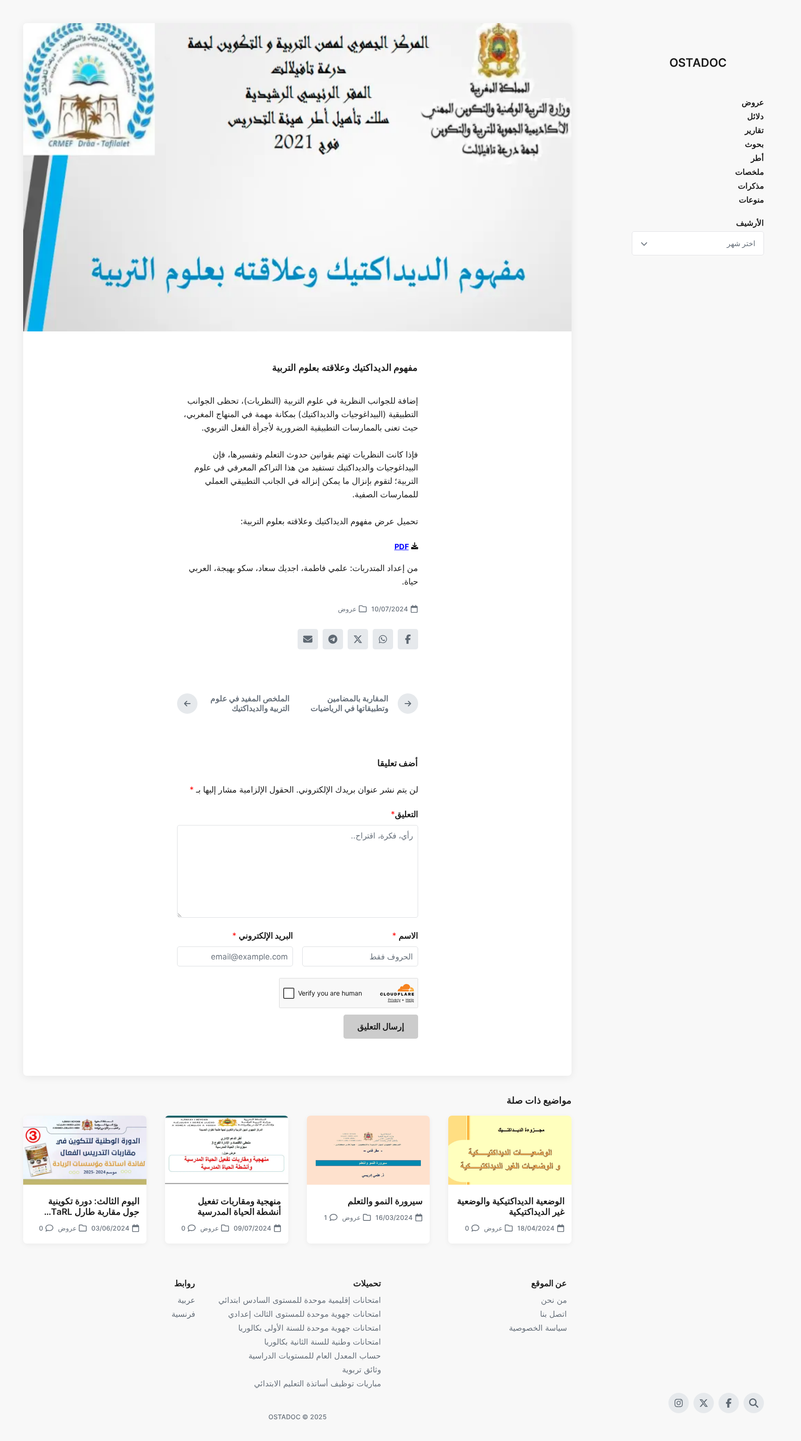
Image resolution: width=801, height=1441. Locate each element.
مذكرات (751, 185)
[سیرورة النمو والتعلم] (368, 1150)
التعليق (406, 814)
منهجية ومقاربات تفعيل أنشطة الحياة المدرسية (239, 1206)
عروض (753, 102)
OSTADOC (698, 63)
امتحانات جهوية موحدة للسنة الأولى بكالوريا (309, 1328)
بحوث (754, 144)
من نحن (554, 1300)
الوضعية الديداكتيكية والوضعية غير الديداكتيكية (511, 1206)
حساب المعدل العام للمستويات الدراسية (314, 1355)
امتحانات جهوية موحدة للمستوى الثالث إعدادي (304, 1314)
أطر (757, 158)
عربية (186, 1300)
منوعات (751, 199)
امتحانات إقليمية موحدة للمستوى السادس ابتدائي (299, 1300)
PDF (401, 546)
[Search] (754, 1403)
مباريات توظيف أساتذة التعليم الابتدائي (317, 1383)
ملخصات (749, 172)
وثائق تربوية (361, 1369)
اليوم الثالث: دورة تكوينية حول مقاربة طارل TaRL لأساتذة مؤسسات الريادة (94, 1206)
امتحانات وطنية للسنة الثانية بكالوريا (322, 1341)
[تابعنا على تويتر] (703, 1403)
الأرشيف (750, 223)
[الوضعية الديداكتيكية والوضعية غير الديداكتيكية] (510, 1150)
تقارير (754, 130)
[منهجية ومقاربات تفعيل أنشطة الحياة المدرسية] (226, 1150)
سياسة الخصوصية (538, 1328)
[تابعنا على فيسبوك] (728, 1403)
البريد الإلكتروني (266, 935)
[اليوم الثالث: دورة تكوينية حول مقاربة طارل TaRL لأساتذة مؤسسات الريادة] (84, 1150)
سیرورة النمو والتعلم (385, 1201)
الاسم (408, 935)
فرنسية (183, 1314)
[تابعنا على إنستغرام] (678, 1403)
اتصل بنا (553, 1314)
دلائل (755, 116)
